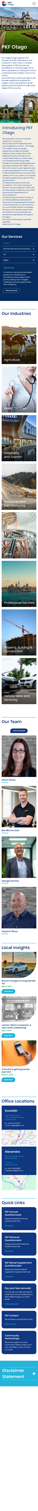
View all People (19, 730)
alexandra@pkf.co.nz (15, 1170)
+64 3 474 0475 (14, 1123)
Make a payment (11, 1304)
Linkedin (19, 914)
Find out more (11, 290)
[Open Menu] (34, 3)
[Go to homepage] (8, 3)
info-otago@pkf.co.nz (15, 1125)
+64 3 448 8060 (14, 1168)
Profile (19, 753)
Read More (8, 991)
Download (9, 1226)
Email (19, 759)
